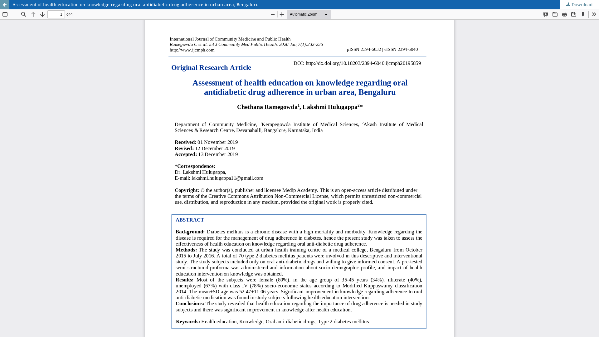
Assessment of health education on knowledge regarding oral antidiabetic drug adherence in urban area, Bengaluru (135, 4)
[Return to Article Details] (4, 4)
